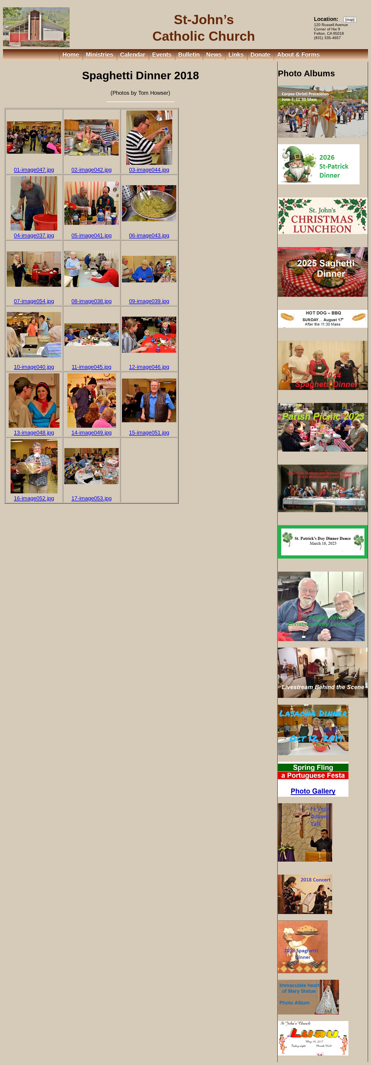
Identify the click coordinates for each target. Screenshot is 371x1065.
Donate (260, 54)
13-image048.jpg (34, 432)
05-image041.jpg (91, 235)
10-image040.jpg (34, 367)
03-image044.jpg (149, 169)
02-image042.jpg (91, 169)
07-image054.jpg (34, 301)
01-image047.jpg (34, 169)
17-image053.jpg (91, 498)
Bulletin (189, 54)
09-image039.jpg (149, 301)
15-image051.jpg (149, 432)
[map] (349, 20)
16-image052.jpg (34, 498)
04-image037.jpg (34, 235)
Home (70, 54)
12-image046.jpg (149, 367)
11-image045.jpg (91, 367)
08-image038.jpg (91, 301)
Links (236, 54)
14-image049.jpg (91, 432)
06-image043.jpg (149, 235)
